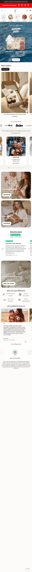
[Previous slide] (3, 249)
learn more (10, 300)
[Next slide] (29, 249)
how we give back (26, 300)
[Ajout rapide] (27, 111)
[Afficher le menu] (1, 10)
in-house (10, 295)
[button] (8, 167)
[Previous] (2, 1)
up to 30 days (26, 295)
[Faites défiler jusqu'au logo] (16, 354)
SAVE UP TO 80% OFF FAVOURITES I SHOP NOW (16, 1)
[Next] (30, 1)
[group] (4, 17)
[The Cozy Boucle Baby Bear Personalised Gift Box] (14, 92)
